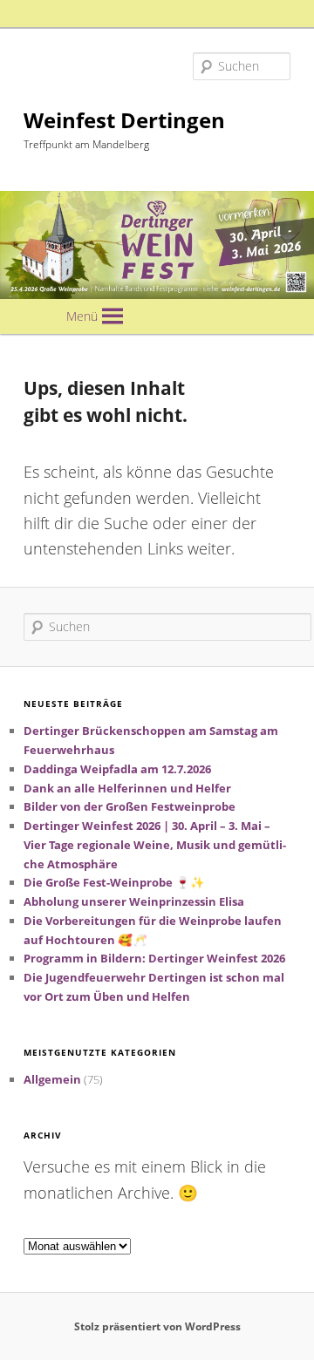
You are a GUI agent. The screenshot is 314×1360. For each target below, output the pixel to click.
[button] (82, 316)
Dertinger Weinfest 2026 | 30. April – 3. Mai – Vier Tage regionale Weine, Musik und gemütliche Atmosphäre (155, 845)
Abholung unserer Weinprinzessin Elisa (134, 901)
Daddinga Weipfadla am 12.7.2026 (117, 769)
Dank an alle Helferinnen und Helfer (127, 788)
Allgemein (52, 1079)
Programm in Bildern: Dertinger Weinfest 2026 (154, 958)
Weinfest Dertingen (124, 119)
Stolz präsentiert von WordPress (157, 1326)
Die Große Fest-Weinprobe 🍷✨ (114, 882)
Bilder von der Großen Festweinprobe (130, 806)
